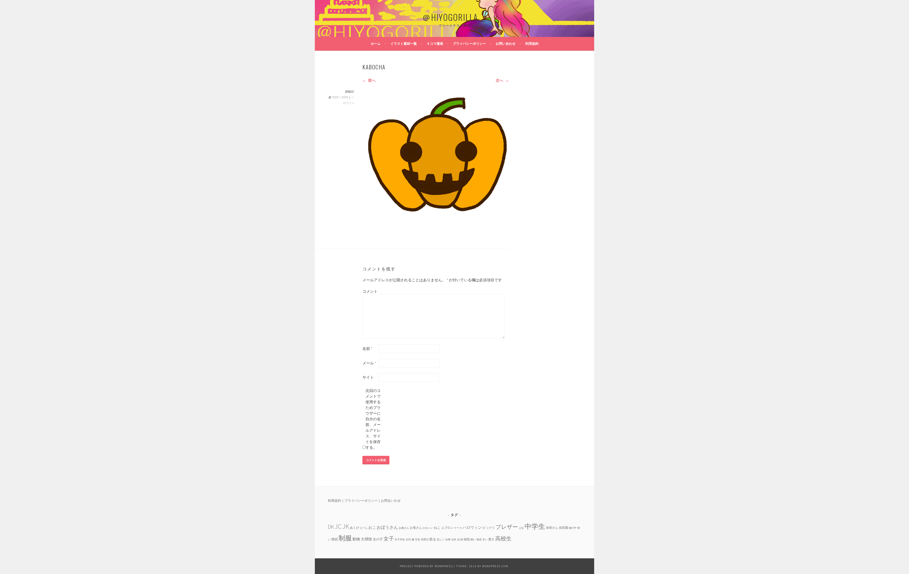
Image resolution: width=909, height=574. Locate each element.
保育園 (563, 527)
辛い (485, 539)
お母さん (416, 527)
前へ (371, 80)
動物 (356, 539)
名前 (367, 348)
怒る (432, 539)
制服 (345, 538)
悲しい (441, 539)
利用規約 (532, 43)
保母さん (552, 527)
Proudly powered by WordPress (426, 566)
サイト (368, 377)
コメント (370, 291)
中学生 (535, 526)
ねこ (437, 527)
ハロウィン (472, 527)
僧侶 (334, 539)
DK (331, 526)
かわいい (428, 527)
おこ (372, 527)
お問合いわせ (391, 500)
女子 (388, 538)
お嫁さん (404, 527)
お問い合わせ (506, 43)
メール (369, 363)
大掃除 (366, 539)
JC (338, 526)
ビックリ (488, 527)
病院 (467, 539)
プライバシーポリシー (469, 43)
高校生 (503, 538)
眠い (473, 539)
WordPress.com (495, 566)
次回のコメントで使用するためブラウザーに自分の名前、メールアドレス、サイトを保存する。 (373, 419)
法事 (447, 539)
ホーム (376, 43)
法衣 (453, 539)
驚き (491, 539)
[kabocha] (435, 234)
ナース (458, 527)
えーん (364, 527)
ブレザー (506, 526)
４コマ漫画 (435, 43)
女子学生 (400, 539)
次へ (500, 80)
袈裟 (479, 539)
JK (345, 526)
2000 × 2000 (340, 97)
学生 (417, 539)
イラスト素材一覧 (403, 43)
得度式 (425, 539)
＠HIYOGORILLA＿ (454, 17)
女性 (408, 539)
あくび (354, 527)
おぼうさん (387, 527)
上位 (521, 527)
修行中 (573, 527)
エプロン (447, 527)
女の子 (378, 539)
